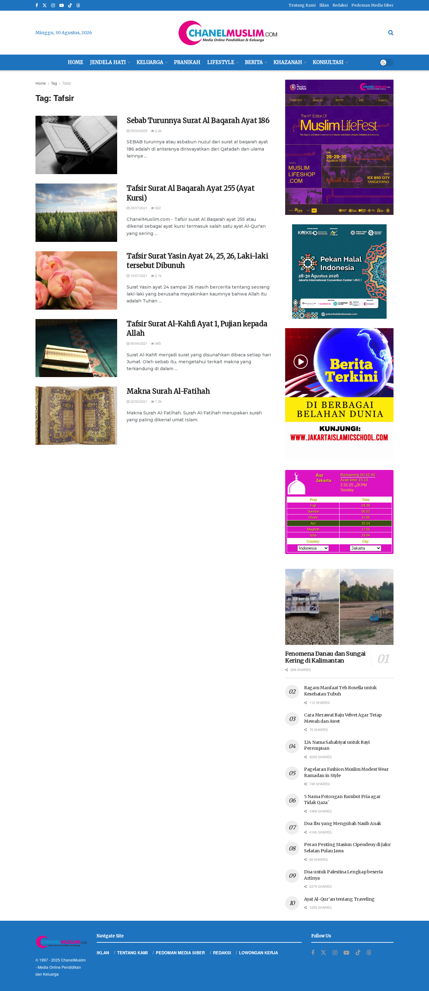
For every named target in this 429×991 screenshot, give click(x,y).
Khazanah (288, 62)
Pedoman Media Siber (372, 5)
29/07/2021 (138, 207)
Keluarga (150, 62)
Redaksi (340, 5)
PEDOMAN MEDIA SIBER (180, 953)
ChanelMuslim (73, 959)
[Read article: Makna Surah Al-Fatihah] (76, 415)
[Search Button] (391, 32)
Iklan (324, 5)
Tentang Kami (302, 5)
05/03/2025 (138, 130)
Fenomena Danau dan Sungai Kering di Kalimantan (325, 657)
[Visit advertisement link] (339, 147)
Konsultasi (328, 62)
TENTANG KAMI (132, 953)
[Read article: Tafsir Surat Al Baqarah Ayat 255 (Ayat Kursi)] (76, 213)
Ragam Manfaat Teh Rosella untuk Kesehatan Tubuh (340, 691)
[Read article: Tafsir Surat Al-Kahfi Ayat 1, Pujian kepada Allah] (76, 348)
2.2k (158, 130)
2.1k (158, 275)
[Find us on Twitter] (44, 5)
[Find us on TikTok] (70, 5)
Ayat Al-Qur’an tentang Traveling (339, 899)
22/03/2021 (138, 401)
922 (157, 207)
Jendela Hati (108, 62)
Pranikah (187, 62)
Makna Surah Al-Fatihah (168, 391)
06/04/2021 (138, 343)
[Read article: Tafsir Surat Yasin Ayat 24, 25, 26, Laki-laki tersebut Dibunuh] (76, 280)
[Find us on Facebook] (36, 5)
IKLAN (103, 953)
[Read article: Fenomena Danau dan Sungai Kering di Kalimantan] (339, 607)
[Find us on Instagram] (53, 5)
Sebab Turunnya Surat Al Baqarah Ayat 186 (198, 120)
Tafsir (66, 83)
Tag (54, 83)
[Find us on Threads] (78, 5)
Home (75, 62)
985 (157, 343)
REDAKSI (222, 953)
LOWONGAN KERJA (258, 953)
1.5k (158, 401)
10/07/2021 (138, 275)
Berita (254, 62)
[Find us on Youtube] (61, 5)
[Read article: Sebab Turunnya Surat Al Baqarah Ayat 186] (76, 145)
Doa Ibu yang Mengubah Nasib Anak (342, 823)
